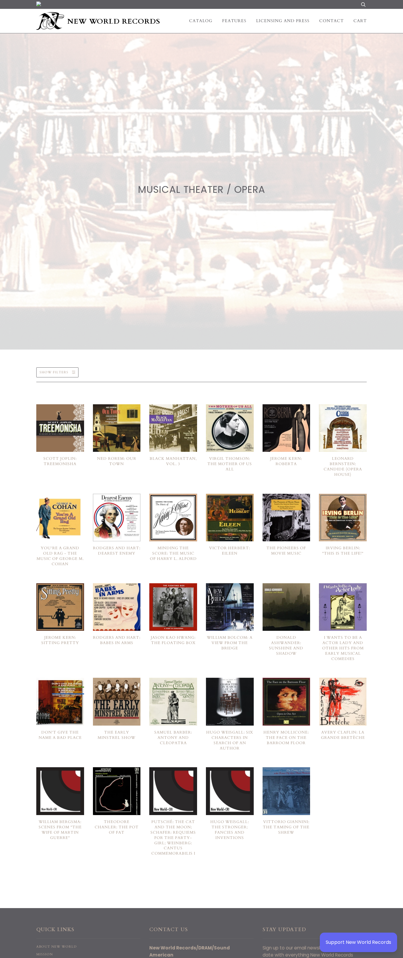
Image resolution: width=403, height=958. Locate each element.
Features (234, 21)
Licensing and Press (282, 21)
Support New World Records (358, 942)
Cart (360, 21)
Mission (44, 954)
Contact (331, 21)
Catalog (200, 21)
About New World (56, 946)
